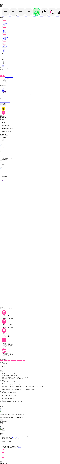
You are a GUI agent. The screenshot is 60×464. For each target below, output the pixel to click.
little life (3, 90)
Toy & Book (5, 46)
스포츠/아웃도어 (5, 37)
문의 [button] (2, 180)
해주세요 (2, 4)
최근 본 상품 (5, 82)
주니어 (4, 49)
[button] (2, 102)
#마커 (18, 360)
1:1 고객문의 (7, 381)
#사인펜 (20, 360)
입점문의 (19, 437)
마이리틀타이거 (7, 77)
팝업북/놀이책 (5, 22)
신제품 (3, 88)
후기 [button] (2, 179)
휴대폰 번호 (1, 433)
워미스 (3, 91)
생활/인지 (4, 24)
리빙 (2, 33)
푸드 (4, 51)
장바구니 (3, 139)
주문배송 (4, 81)
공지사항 (3, 443)
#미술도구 (5, 360)
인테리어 (4, 39)
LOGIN (4, 79)
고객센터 (3, 65)
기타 (2, 40)
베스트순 (3, 403)
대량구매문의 (16, 437)
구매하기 (3, 140)
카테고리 (2, 85)
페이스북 (2, 429)
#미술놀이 (9, 360)
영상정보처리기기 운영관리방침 (6, 441)
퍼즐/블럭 (4, 32)
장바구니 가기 (2, 422)
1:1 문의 (12, 437)
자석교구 (4, 30)
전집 (4, 25)
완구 (2, 26)
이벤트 (3, 89)
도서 (2, 19)
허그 (4, 50)
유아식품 (4, 38)
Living (4, 45)
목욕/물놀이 (5, 36)
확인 (0, 426)
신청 (0, 434)
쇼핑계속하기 (2, 423)
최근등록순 (3, 404)
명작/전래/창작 (5, 23)
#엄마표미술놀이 (13, 360)
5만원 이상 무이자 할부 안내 (5, 125)
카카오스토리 (3, 430)
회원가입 (3, 66)
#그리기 (24, 360)
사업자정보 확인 (20, 447)
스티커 (4, 31)
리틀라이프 (11, 77)
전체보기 (4, 20)
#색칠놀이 (1, 360)
